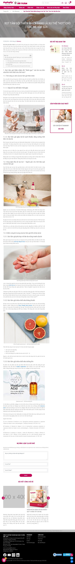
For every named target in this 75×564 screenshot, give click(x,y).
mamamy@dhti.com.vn (10, 548)
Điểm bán (29, 536)
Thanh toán (40, 538)
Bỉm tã (63, 66)
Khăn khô (30, 7)
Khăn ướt (21, 7)
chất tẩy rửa (12, 285)
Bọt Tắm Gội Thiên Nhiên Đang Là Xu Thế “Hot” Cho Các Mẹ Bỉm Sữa (42, 11)
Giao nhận (40, 540)
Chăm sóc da (40, 7)
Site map (28, 538)
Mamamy (19, 41)
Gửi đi (25, 475)
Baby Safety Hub (9, 7)
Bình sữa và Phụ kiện (53, 7)
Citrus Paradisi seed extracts (25, 305)
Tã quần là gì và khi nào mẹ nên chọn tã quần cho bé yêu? (67, 88)
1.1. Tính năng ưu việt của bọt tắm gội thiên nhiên (16, 61)
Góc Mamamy (16, 11)
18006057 (11, 551)
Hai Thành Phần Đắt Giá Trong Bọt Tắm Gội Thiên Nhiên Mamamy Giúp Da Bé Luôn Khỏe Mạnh (67, 51)
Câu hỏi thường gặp (31, 542)
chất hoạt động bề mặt (19, 241)
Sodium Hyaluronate (21, 366)
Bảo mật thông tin (41, 542)
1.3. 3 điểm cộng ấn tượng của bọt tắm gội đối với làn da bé (18, 66)
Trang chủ (5, 11)
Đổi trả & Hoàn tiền (42, 536)
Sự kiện (28, 540)
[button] (48, 498)
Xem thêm (66, 7)
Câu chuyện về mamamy (61, 125)
